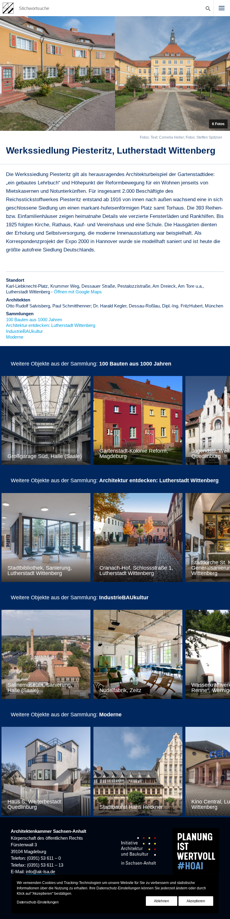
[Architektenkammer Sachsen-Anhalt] (8, 8)
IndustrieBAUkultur (24, 331)
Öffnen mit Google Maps (78, 291)
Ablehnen (161, 901)
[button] (221, 8)
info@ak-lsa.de (40, 871)
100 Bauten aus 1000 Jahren (34, 319)
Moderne (14, 336)
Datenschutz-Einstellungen (38, 902)
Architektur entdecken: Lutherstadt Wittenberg (50, 325)
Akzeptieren (196, 901)
